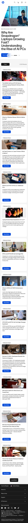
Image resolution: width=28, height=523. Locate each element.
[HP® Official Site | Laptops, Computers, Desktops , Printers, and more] (3, 2)
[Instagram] (8, 508)
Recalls (2, 510)
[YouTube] (15, 508)
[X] (12, 508)
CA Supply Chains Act (5, 511)
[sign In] (22, 2)
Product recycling (10, 510)
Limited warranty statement (7, 514)
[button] (9, 55)
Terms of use (16, 513)
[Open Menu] (25, 2)
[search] (15, 2)
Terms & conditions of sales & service (9, 515)
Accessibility (18, 510)
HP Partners (4, 501)
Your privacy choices (7, 513)
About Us (3, 489)
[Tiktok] (18, 508)
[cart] (18, 2)
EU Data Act (3, 516)
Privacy (13, 511)
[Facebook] (5, 508)
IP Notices (21, 515)
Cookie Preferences (21, 511)
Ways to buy (4, 493)
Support (3, 497)
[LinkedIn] (2, 508)
